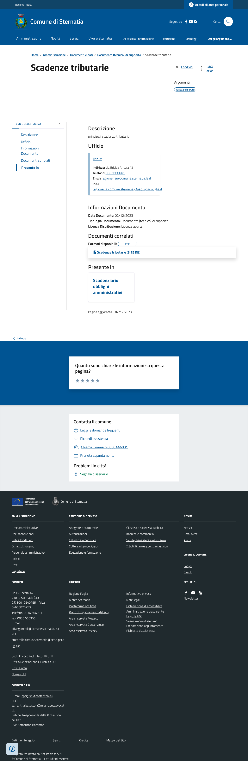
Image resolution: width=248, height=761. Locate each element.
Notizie (188, 527)
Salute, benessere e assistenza (146, 540)
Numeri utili (19, 674)
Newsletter (191, 598)
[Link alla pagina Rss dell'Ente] (200, 592)
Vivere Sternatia (100, 38)
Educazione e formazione (85, 552)
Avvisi (187, 540)
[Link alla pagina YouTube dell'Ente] (193, 592)
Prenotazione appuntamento (144, 625)
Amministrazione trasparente (145, 611)
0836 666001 (33, 612)
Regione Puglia (23, 5)
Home (35, 55)
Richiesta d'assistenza (140, 630)
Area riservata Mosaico (83, 618)
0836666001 (115, 172)
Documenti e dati (81, 55)
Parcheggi (191, 38)
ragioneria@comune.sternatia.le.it (126, 178)
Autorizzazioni (78, 533)
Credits (83, 740)
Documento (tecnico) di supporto (119, 55)
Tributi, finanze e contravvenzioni (147, 546)
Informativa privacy (138, 593)
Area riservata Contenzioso (86, 624)
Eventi (188, 572)
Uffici (15, 565)
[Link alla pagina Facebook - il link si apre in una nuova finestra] (186, 21)
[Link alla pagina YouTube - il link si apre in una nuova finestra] (191, 21)
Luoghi (188, 566)
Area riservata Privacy (83, 630)
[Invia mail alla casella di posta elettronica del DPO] (37, 696)
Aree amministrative (25, 527)
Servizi (74, 38)
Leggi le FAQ (134, 616)
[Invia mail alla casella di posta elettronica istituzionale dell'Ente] (35, 629)
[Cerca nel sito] (226, 21)
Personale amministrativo (28, 552)
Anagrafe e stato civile (83, 527)
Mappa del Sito (116, 740)
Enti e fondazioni (22, 540)
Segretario (18, 571)
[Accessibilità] (12, 749)
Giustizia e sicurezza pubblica (144, 527)
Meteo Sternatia (79, 599)
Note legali (133, 599)
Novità (55, 38)
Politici (16, 558)
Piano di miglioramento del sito (88, 612)
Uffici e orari (19, 668)
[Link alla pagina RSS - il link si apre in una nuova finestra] (195, 21)
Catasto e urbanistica (82, 540)
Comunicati (191, 533)
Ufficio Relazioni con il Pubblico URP (34, 661)
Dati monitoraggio (23, 740)
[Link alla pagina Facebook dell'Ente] (186, 592)
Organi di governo (23, 546)
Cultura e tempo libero (83, 546)
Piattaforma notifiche (82, 606)
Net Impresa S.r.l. (51, 754)
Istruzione (169, 38)
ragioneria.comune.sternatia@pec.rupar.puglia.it (127, 189)
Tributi (97, 158)
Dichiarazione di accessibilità (144, 606)
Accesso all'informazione (138, 38)
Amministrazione (28, 38)
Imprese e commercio (140, 533)
